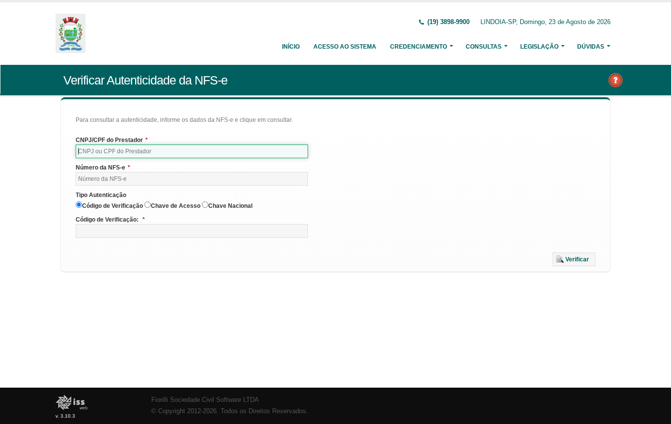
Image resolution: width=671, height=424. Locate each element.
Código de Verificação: (110, 219)
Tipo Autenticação (101, 195)
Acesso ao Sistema (344, 46)
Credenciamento (418, 46)
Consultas (484, 46)
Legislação (539, 46)
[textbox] (192, 151)
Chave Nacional (230, 205)
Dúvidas (590, 46)
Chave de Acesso (175, 205)
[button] (574, 259)
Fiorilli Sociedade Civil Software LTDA (205, 399)
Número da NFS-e (103, 167)
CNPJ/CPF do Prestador (112, 140)
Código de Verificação (112, 205)
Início (291, 46)
